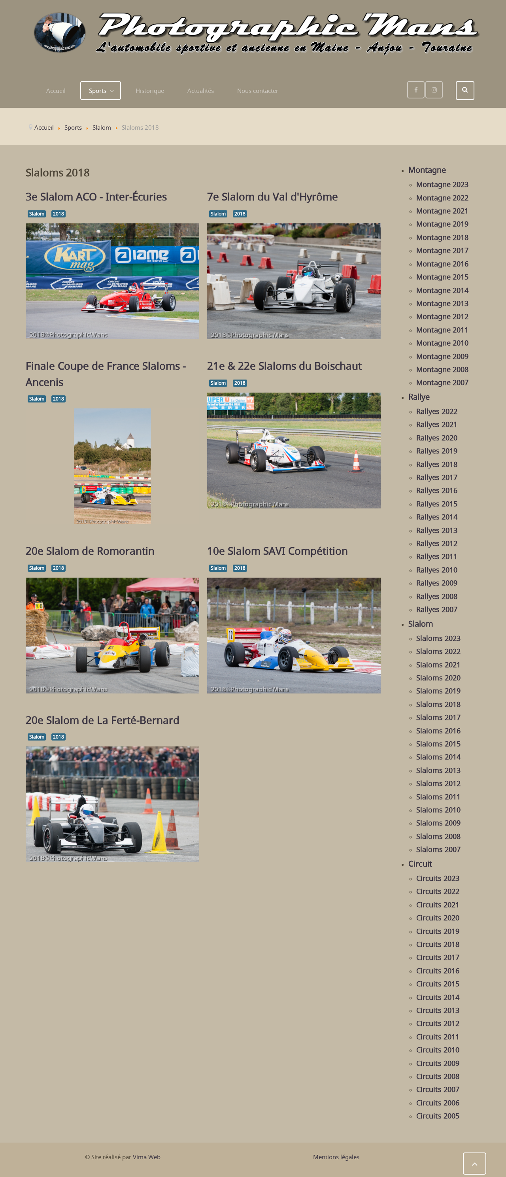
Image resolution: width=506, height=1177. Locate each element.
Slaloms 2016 (438, 730)
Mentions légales (336, 1157)
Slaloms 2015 (438, 743)
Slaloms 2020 (438, 677)
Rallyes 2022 (436, 411)
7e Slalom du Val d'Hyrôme (272, 196)
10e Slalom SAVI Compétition (277, 550)
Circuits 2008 (437, 1076)
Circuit (420, 864)
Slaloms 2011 (438, 796)
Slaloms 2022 (438, 651)
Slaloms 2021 (438, 664)
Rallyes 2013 (436, 530)
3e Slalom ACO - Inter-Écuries (96, 196)
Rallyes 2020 (436, 437)
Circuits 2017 (437, 957)
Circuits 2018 (437, 944)
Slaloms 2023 (438, 638)
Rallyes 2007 (436, 609)
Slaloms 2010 (438, 809)
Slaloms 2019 (438, 690)
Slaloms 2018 (438, 704)
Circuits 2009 (437, 1063)
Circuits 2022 (437, 891)
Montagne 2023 (442, 184)
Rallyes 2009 (436, 583)
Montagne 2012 (442, 316)
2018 (58, 214)
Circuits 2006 (437, 1102)
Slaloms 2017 (438, 717)
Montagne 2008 (442, 369)
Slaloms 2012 (438, 783)
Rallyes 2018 (436, 464)
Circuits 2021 (437, 904)
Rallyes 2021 (436, 424)
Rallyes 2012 (436, 543)
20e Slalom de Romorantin (90, 550)
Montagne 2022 (442, 197)
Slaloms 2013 (438, 770)
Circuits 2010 (437, 1049)
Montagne (427, 170)
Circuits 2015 (437, 983)
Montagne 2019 (442, 224)
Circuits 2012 (437, 1023)
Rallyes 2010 (436, 569)
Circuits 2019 (437, 931)
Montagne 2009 (442, 356)
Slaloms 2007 (438, 849)
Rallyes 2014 (436, 516)
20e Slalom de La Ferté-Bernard (102, 720)
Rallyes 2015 (436, 503)
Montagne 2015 (442, 276)
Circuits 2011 (437, 1036)
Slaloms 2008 (438, 836)
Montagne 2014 (442, 290)
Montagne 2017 (442, 250)
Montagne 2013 (442, 303)
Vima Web (146, 1157)
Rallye (419, 397)
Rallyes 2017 (436, 477)
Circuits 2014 (437, 997)
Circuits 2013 (437, 1010)
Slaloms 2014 (438, 756)
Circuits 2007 (437, 1089)
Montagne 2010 (442, 343)
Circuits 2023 (437, 878)
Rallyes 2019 (436, 450)
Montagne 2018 (442, 237)
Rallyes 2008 (436, 596)
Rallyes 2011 (436, 556)
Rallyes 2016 (436, 490)
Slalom (36, 214)
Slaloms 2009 (438, 822)
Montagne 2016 (442, 263)
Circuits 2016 (437, 970)
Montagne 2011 (442, 329)
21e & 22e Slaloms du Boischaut (284, 365)
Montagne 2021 (442, 210)
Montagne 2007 (442, 382)
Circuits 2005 (437, 1115)
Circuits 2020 (437, 917)
